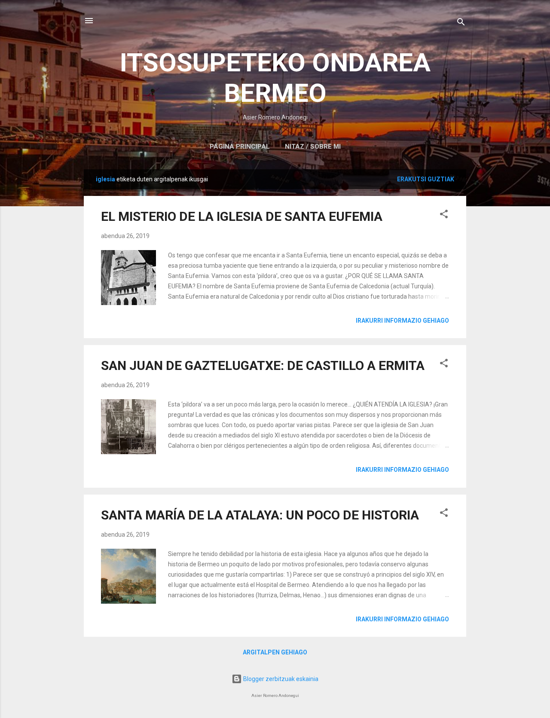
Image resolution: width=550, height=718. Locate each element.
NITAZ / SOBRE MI (313, 146)
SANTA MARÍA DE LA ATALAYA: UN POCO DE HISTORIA (260, 514)
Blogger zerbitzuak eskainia (280, 678)
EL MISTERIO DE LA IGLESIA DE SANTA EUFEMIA (241, 216)
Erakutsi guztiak (425, 179)
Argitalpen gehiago (275, 652)
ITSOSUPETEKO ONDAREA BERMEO (275, 77)
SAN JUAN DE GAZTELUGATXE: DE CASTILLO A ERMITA (263, 365)
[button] (444, 215)
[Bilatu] (461, 23)
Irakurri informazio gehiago (402, 320)
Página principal (240, 146)
